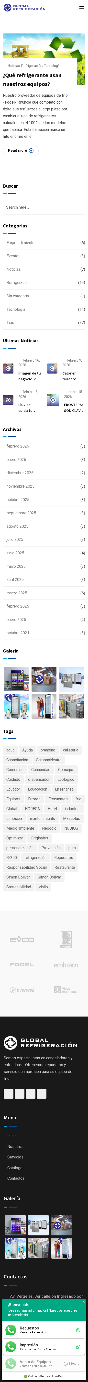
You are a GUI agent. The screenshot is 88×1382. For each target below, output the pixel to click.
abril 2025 (15, 579)
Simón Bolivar (49, 877)
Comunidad (40, 769)
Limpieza (14, 818)
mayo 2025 (16, 566)
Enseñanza (64, 789)
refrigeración (35, 857)
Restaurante (65, 867)
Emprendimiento (20, 242)
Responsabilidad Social (26, 867)
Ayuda (27, 750)
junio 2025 (15, 553)
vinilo (43, 887)
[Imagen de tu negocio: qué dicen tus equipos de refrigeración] (8, 369)
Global (11, 808)
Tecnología (52, 66)
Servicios (15, 1157)
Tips (10, 322)
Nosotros (15, 1146)
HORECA (32, 808)
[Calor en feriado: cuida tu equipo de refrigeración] (52, 369)
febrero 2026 (18, 446)
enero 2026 (16, 459)
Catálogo (14, 1168)
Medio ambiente (20, 828)
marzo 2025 (17, 593)
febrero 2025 (18, 606)
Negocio (49, 828)
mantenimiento (42, 818)
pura (72, 848)
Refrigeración (31, 66)
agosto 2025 (17, 526)
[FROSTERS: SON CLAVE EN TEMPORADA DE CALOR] (53, 400)
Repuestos (63, 857)
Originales (39, 838)
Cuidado (13, 779)
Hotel (52, 808)
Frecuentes (58, 799)
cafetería (70, 750)
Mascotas (71, 818)
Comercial (14, 769)
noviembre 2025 (20, 486)
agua (10, 750)
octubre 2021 (18, 633)
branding (48, 750)
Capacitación (17, 760)
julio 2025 (15, 539)
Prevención (51, 848)
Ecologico (65, 779)
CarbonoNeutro (49, 760)
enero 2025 (16, 619)
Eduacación (37, 789)
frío (78, 799)
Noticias (14, 66)
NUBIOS (71, 828)
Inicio (12, 1136)
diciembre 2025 (20, 473)
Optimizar (14, 838)
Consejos (66, 769)
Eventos (14, 256)
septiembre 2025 (21, 513)
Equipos (13, 799)
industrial (72, 808)
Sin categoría (18, 296)
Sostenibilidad (18, 887)
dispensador (39, 779)
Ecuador (13, 789)
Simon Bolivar (18, 877)
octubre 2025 (18, 499)
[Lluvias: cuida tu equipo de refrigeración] (8, 400)
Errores (34, 799)
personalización (19, 848)
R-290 (11, 857)
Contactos (16, 1178)
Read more (17, 150)
